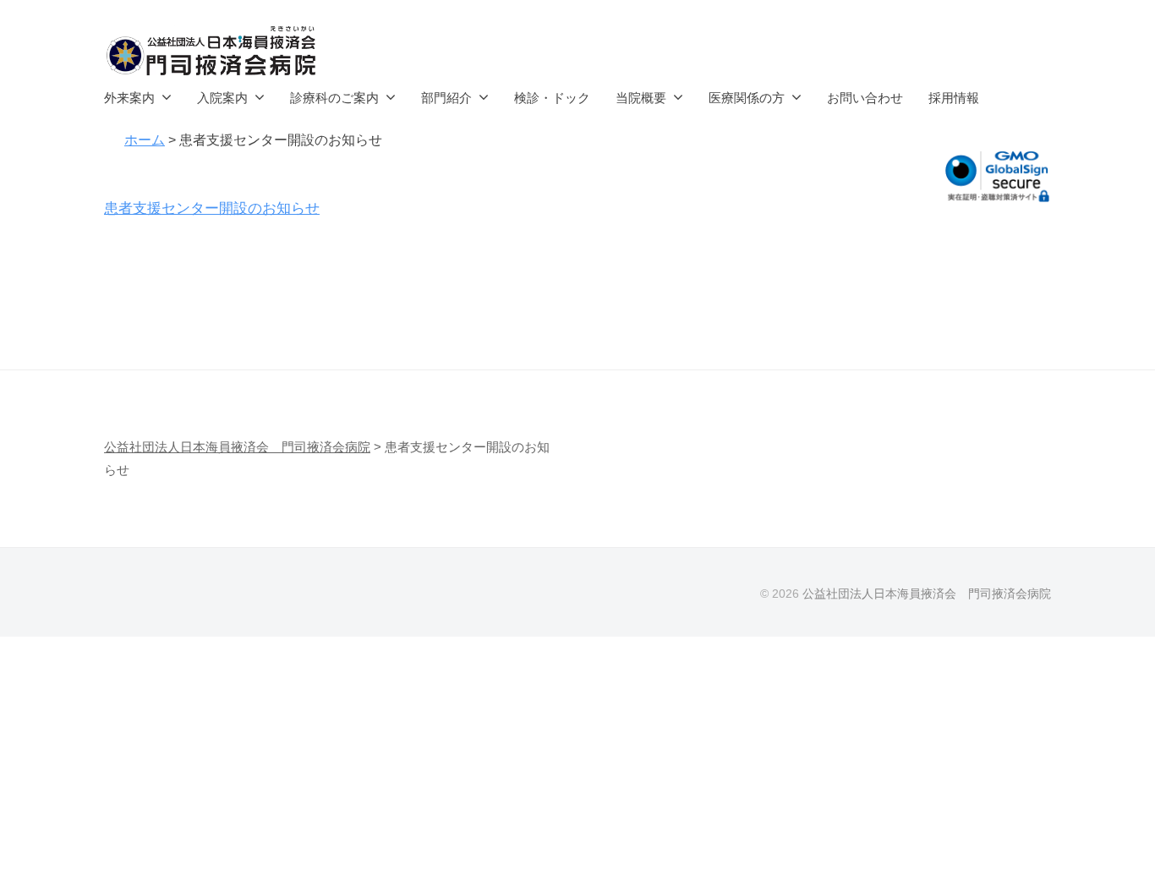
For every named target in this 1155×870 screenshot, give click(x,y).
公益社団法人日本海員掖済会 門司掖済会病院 (926, 593)
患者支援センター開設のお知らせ (212, 208)
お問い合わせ (865, 97)
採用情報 (953, 97)
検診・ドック (552, 97)
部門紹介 (446, 97)
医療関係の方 (747, 97)
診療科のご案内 (334, 97)
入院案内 (222, 97)
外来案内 (129, 97)
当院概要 (641, 97)
